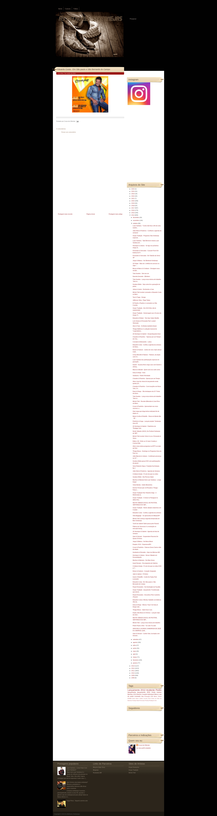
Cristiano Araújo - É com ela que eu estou (145, 474)
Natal (138, 700)
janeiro (135, 663)
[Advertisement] (73, 197)
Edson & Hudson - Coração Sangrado (144, 571)
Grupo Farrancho (134, 767)
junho (135, 648)
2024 (133, 191)
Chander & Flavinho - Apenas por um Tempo (146, 378)
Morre (156, 694)
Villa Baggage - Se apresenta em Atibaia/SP (146, 515)
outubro (135, 223)
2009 (133, 675)
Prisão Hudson (157, 692)
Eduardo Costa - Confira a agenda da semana (147, 513)
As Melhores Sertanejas (72, 814)
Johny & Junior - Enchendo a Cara (143, 289)
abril (134, 654)
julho (134, 645)
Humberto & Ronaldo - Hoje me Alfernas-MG (146, 552)
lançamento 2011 (143, 692)
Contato (68, 9)
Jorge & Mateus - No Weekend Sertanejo (145, 260)
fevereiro (136, 660)
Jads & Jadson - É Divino (140, 574)
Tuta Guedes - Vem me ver (141, 273)
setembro (136, 639)
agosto (135, 642)
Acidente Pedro (154, 690)
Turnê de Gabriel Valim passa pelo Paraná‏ (146, 523)
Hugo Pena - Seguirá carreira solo (77, 801)
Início (60, 9)
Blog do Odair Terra (99, 767)
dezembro (136, 217)
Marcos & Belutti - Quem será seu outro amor (146, 369)
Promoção (142, 700)
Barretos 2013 (132, 694)
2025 (133, 189)
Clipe (142, 696)
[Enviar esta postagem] (77, 121)
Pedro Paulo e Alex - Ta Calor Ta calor (144, 625)
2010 (133, 673)
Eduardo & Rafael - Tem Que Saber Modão (146, 318)
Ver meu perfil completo (143, 748)
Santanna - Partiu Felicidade (141, 375)
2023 (133, 194)
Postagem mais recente (65, 214)
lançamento (132, 692)
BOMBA (130, 698)
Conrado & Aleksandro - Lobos (142, 342)
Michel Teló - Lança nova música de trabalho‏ (146, 623)
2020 (133, 201)
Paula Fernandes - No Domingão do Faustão (146, 587)
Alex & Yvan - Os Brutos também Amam (145, 326)
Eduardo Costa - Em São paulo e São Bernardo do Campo (83, 69)
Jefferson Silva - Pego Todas (141, 300)
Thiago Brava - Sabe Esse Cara (142, 610)
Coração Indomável (148, 694)
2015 (133, 213)
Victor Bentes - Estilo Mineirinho (142, 485)
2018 (133, 205)
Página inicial (90, 214)
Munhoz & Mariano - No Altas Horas (144, 560)
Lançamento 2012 (137, 690)
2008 (133, 678)
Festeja (134, 700)
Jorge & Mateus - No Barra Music (143, 541)
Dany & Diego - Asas (139, 372)
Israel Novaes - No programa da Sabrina (145, 563)
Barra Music (135, 698)
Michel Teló (132, 773)
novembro (136, 220)
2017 (133, 208)
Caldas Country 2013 (145, 698)
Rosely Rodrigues (149, 700)
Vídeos (75, 9)
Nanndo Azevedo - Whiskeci (141, 276)
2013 (133, 666)
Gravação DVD (148, 696)
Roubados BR (97, 773)
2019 (133, 203)
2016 (133, 210)
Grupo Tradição (133, 770)
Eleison (139, 694)
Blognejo (96, 770)
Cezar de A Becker (144, 745)
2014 (133, 215)
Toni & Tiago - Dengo (139, 297)
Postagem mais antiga (115, 214)
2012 (133, 668)
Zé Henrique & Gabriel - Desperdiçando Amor (147, 334)
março (135, 657)
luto (156, 700)
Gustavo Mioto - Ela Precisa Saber (143, 477)
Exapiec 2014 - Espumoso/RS (142, 544)
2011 (133, 670)
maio (134, 651)
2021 (133, 198)
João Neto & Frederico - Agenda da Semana (146, 471)
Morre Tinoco (158, 696)
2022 (133, 196)
